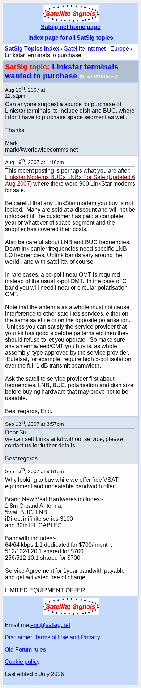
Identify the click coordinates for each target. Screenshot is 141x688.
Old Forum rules (25, 649)
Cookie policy (22, 662)
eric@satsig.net (50, 625)
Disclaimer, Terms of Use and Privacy (52, 637)
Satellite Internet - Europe (96, 49)
